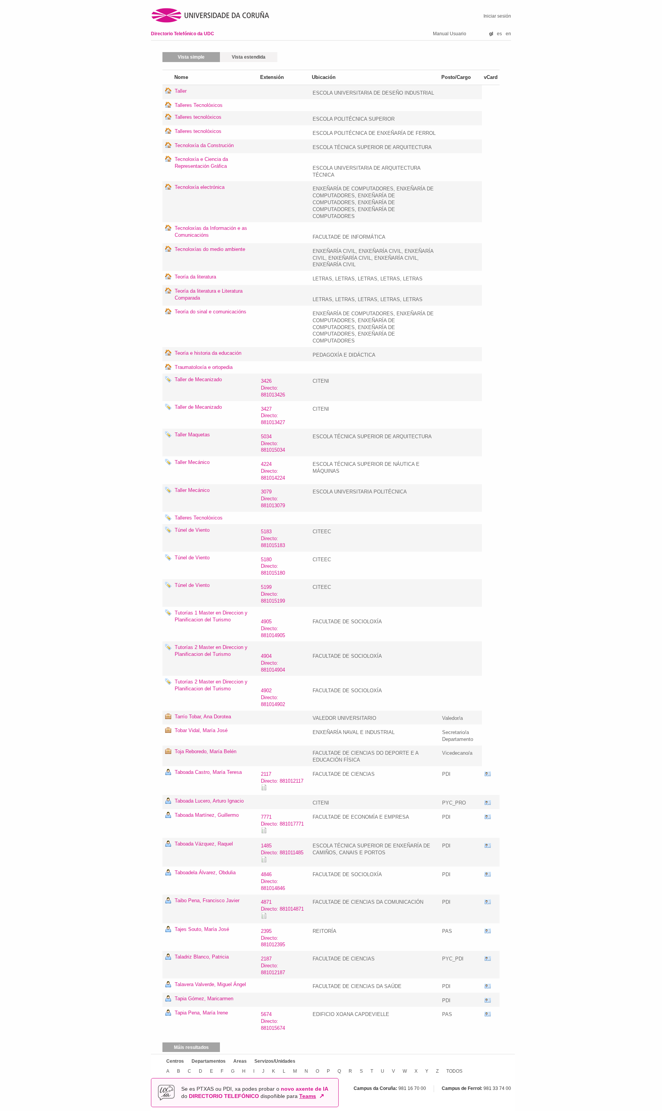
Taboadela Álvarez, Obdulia (205, 872)
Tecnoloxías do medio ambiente (210, 249)
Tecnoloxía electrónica (199, 187)
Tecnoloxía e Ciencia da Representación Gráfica (201, 162)
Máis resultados (191, 1047)
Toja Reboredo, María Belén (205, 751)
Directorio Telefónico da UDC (182, 33)
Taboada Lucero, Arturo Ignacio (209, 801)
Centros (175, 1061)
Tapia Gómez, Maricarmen (204, 998)
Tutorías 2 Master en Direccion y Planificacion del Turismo (211, 650)
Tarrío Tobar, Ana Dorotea (203, 716)
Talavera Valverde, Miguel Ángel (210, 984)
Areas (240, 1061)
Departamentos (209, 1061)
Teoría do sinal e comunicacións (210, 312)
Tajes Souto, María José (202, 929)
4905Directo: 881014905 (273, 628)
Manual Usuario (449, 33)
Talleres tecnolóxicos (198, 117)
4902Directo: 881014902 (273, 697)
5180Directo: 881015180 (273, 566)
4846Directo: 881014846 (273, 881)
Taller (181, 91)
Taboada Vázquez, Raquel (204, 844)
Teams (307, 1096)
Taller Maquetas (192, 435)
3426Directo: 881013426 (273, 388)
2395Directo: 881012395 (273, 938)
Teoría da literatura (195, 277)
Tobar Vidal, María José (201, 730)
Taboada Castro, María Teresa (208, 772)
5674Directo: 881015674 (273, 1021)
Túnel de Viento (192, 530)
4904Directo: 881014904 (273, 663)
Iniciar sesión (497, 16)
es (499, 33)
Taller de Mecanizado (198, 379)
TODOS (454, 1071)
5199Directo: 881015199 (273, 594)
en (508, 33)
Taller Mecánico (192, 462)
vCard (488, 774)
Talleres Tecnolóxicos (199, 105)
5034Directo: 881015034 (273, 443)
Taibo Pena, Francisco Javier (207, 900)
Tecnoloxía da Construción (204, 145)
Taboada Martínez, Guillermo (207, 815)
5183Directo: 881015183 (273, 538)
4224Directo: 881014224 (273, 471)
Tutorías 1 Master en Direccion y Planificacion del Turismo (211, 616)
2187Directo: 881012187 (273, 965)
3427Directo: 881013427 (273, 416)
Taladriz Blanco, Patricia (202, 957)
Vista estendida (248, 57)
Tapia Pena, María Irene (201, 1013)
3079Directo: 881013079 (273, 498)
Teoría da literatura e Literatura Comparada (209, 294)
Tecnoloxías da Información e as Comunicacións (211, 231)
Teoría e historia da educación (208, 353)
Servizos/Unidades (274, 1061)
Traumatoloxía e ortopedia (204, 367)
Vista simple (191, 57)
